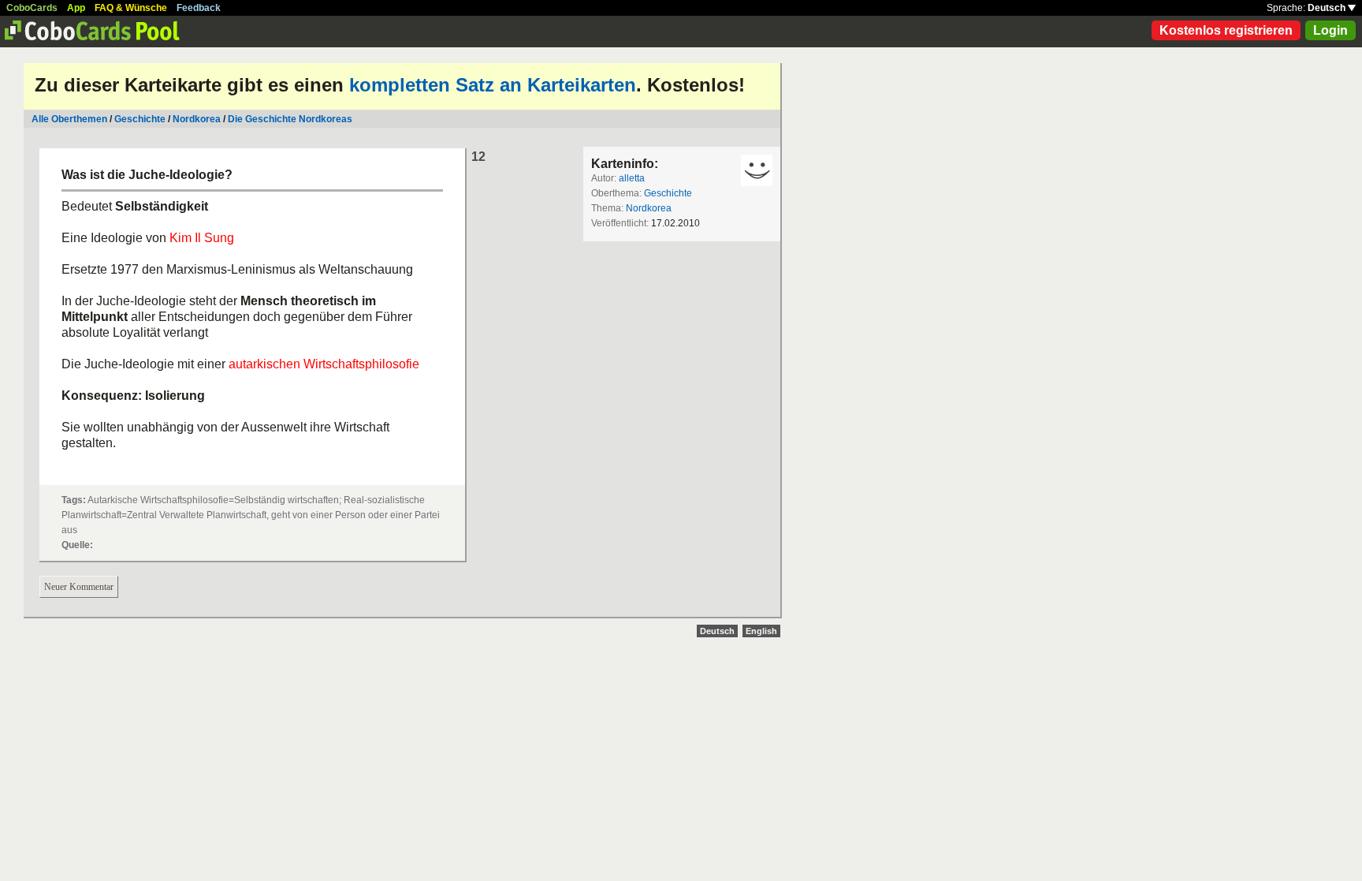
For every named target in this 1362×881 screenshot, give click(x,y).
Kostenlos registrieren (1226, 30)
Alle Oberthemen (69, 119)
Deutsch (1328, 7)
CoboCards (32, 7)
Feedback (199, 7)
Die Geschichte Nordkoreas (290, 119)
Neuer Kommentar (79, 586)
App (76, 7)
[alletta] (756, 170)
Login (1330, 30)
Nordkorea (197, 119)
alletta (632, 178)
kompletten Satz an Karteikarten (492, 84)
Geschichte (140, 119)
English (761, 631)
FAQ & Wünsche (131, 7)
